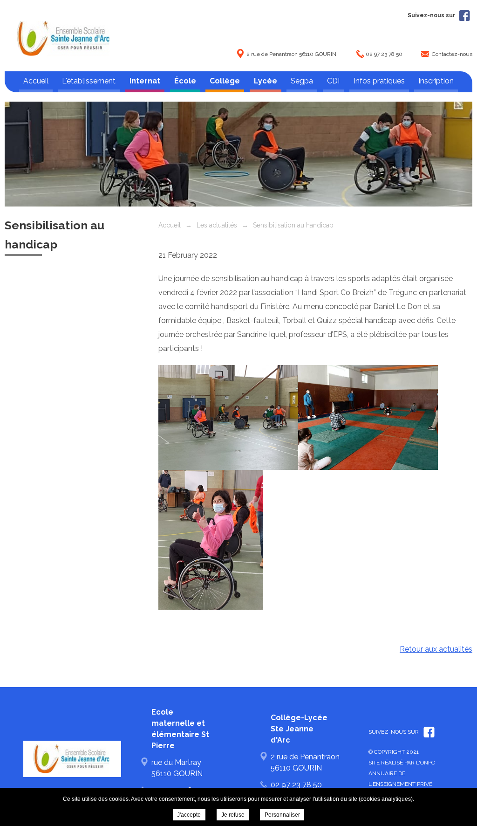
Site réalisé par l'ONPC (401, 762)
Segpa (302, 80)
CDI (333, 80)
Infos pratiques (379, 80)
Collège (225, 80)
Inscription (436, 80)
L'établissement (89, 80)
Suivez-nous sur (432, 15)
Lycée (265, 80)
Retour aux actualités (436, 649)
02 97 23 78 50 (384, 54)
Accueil (35, 80)
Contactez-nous (452, 54)
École (185, 80)
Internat (144, 80)
